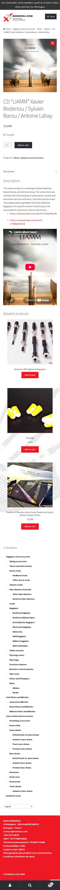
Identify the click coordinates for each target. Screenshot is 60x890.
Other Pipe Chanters (22, 594)
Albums (47, 29)
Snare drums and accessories (19, 716)
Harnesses (14, 772)
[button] (52, 43)
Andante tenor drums (23, 791)
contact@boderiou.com (15, 831)
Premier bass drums (22, 767)
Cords (12, 603)
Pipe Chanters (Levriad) (20, 589)
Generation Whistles (18, 702)
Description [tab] (8, 171)
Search (30, 885)
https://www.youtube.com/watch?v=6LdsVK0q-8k (33, 213)
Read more (30, 375)
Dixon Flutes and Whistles (21, 706)
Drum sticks (14, 725)
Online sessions (16, 650)
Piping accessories (18, 561)
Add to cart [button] (30, 449)
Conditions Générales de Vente (19, 856)
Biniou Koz (17, 632)
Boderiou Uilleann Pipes (24, 617)
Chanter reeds (16, 585)
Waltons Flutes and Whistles (22, 711)
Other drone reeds (21, 580)
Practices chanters (18, 664)
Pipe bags (14, 660)
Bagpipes (13, 608)
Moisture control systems (21, 669)
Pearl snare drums (21, 744)
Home (8, 29)
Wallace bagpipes (21, 641)
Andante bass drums (22, 763)
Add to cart (23, 145)
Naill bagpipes (19, 636)
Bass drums (14, 753)
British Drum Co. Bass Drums (26, 758)
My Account (10, 885)
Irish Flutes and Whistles (17, 697)
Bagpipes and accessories (24, 29)
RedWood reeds (20, 575)
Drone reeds (15, 571)
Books (16, 692)
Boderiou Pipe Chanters (24, 599)
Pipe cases (14, 674)
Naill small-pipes (20, 646)
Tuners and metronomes (20, 566)
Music (39, 29)
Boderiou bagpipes (22, 613)
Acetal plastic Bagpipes (24, 622)
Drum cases (14, 777)
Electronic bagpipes (22, 627)
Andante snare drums (22, 739)
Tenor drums (15, 786)
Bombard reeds (13, 796)
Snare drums (15, 730)
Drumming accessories (19, 720)
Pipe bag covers (16, 655)
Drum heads (14, 781)
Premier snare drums (22, 749)
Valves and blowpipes (19, 678)
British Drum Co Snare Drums (26, 735)
